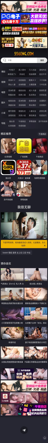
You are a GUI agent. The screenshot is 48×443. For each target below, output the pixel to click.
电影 (3, 92)
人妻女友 (32, 111)
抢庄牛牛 (42, 74)
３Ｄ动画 (42, 80)
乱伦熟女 (32, 95)
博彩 (3, 71)
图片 (3, 102)
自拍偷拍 (22, 80)
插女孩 (12, 121)
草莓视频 (32, 121)
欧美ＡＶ (32, 80)
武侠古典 (42, 111)
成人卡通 (32, 90)
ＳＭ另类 (42, 84)
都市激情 (11, 111)
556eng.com (24, 53)
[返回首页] (44, 437)
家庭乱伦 (22, 111)
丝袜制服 (22, 84)
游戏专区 (42, 70)
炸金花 (22, 74)
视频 (3, 82)
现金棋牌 (32, 74)
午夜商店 (22, 121)
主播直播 (32, 84)
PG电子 (12, 70)
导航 (3, 123)
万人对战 (32, 70)
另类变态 (42, 95)
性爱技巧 (42, 115)
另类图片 (42, 105)
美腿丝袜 (11, 105)
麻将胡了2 (12, 74)
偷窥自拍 (11, 100)
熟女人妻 (11, 84)
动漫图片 (42, 100)
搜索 (42, 60)
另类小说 (22, 115)
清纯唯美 (22, 105)
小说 (3, 112)
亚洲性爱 (11, 90)
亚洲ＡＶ (11, 80)
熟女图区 (32, 105)
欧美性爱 (42, 90)
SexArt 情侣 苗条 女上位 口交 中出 (16, 252)
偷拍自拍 (22, 90)
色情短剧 (22, 125)
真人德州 (22, 70)
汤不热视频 (42, 121)
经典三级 (22, 95)
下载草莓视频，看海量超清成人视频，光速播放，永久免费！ (24, 244)
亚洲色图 (22, 100)
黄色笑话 (32, 115)
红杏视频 (11, 125)
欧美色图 (32, 100)
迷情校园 (11, 115)
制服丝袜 (11, 95)
